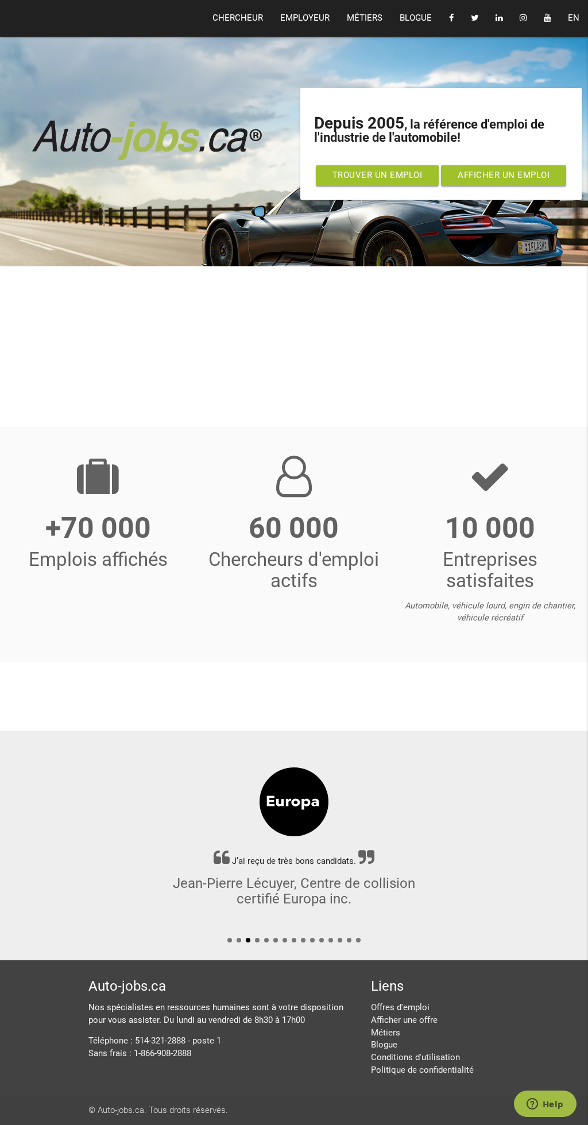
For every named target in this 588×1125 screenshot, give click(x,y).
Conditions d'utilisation (415, 1057)
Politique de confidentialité (422, 1070)
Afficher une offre (404, 1020)
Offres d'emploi (400, 1008)
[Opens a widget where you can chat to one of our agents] (545, 1105)
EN (573, 18)
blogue (416, 18)
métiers (364, 18)
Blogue (384, 1045)
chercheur (237, 18)
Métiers (385, 1033)
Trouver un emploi (377, 175)
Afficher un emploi (504, 175)
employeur (305, 18)
